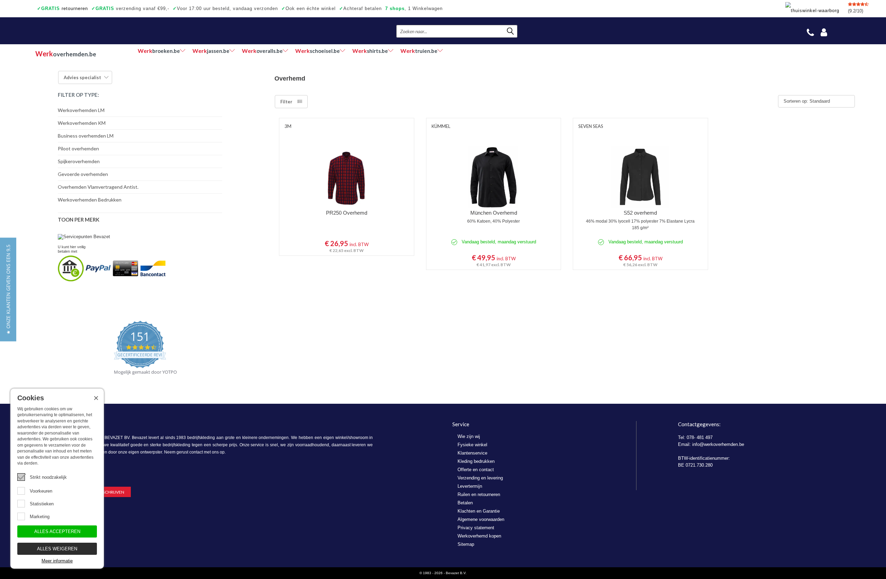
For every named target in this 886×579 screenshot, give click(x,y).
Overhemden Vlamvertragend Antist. (98, 187)
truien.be (418, 50)
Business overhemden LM (86, 136)
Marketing (39, 516)
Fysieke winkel (472, 444)
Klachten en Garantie (479, 511)
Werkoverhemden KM (82, 123)
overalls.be (262, 50)
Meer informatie (57, 560)
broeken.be (159, 50)
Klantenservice (472, 453)
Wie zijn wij (469, 436)
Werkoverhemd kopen (479, 536)
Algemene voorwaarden (481, 519)
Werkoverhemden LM (81, 110)
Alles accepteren (57, 531)
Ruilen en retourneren (479, 494)
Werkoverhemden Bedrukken (89, 200)
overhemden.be (65, 53)
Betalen (465, 502)
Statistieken (42, 503)
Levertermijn (470, 486)
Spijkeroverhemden (79, 161)
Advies (82, 77)
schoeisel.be (317, 50)
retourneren (62, 8)
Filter (286, 101)
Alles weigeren (57, 548)
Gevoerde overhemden (83, 174)
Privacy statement (476, 527)
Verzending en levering (480, 477)
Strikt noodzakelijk (48, 477)
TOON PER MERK (78, 219)
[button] (8, 290)
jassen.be (210, 50)
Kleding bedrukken (476, 461)
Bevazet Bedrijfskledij (77, 30)
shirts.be (370, 50)
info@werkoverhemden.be (718, 444)
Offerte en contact (476, 469)
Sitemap (466, 544)
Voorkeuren (41, 491)
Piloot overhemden (78, 148)
